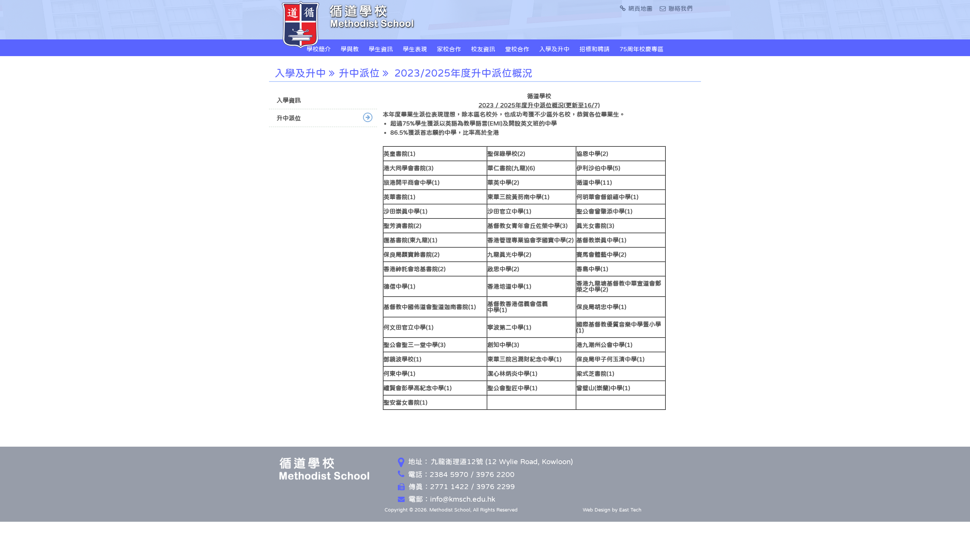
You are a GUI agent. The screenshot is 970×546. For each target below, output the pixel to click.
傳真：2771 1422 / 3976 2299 (461, 486)
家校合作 (449, 49)
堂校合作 (517, 49)
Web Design (596, 509)
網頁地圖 (640, 8)
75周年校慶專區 (641, 49)
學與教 (350, 49)
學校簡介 (319, 49)
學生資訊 (381, 49)
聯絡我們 (680, 8)
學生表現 (415, 49)
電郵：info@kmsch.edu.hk (451, 499)
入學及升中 (554, 49)
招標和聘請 (594, 49)
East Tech (630, 509)
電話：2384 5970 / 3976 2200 (461, 474)
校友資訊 (483, 49)
